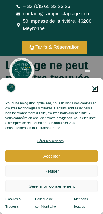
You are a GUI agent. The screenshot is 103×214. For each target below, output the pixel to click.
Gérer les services (50, 141)
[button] (95, 89)
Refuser (51, 171)
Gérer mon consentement (52, 186)
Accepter (51, 156)
